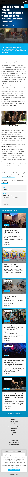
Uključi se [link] (14, 424)
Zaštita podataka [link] (14, 442)
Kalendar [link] (14, 430)
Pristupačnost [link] (14, 440)
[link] (26, 6)
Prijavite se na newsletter (14, 451)
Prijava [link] (14, 432)
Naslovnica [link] (14, 419)
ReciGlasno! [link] (14, 428)
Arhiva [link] (14, 435)
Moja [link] (5, 2)
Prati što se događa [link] (14, 426)
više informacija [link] (14, 467)
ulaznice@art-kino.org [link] (8, 177)
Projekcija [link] (6, 189)
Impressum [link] (14, 447)
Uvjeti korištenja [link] (14, 444)
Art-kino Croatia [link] (7, 195)
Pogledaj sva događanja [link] (14, 413)
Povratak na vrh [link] (14, 474)
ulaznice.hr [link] (4, 182)
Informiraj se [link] (14, 421)
